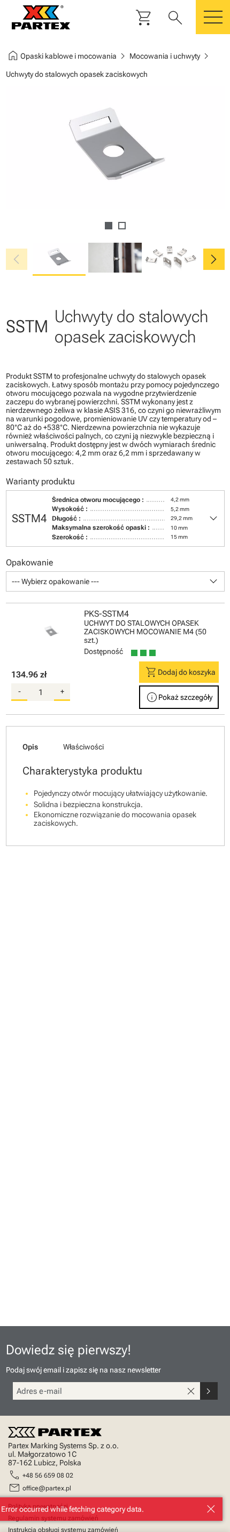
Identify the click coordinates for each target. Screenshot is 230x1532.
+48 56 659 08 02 (47, 1475)
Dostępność (103, 651)
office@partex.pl (46, 1488)
